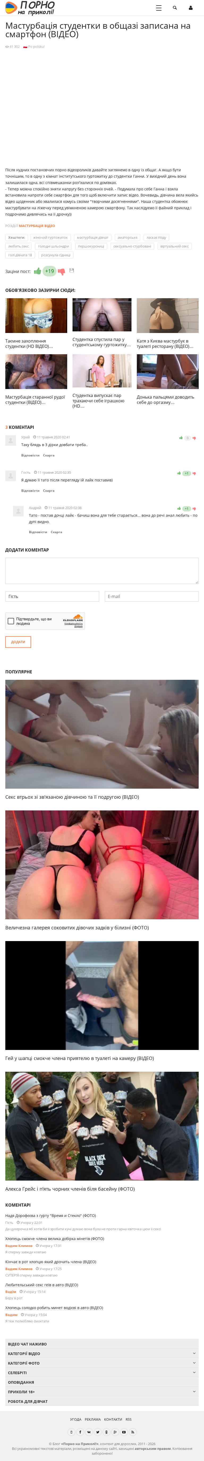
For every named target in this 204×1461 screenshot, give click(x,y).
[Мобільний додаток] (71, 1432)
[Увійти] (191, 8)
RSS (128, 1419)
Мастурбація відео (37, 225)
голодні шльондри (53, 246)
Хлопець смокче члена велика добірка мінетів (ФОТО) (54, 1238)
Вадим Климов (18, 1245)
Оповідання (21, 1382)
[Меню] (159, 8)
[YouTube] (124, 1432)
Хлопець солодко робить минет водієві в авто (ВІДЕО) (54, 1307)
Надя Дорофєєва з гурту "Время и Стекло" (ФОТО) (50, 1215)
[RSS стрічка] (133, 1432)
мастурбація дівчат (92, 237)
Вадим (11, 1314)
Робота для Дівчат (28, 1401)
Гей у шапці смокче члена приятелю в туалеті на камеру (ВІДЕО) (79, 1058)
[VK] (89, 1432)
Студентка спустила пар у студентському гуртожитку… (102, 342)
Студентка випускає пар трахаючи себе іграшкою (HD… (98, 400)
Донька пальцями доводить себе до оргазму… (165, 399)
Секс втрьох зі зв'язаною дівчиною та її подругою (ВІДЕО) (72, 797)
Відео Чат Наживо (27, 1344)
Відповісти (30, 455)
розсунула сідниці (55, 255)
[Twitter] (98, 1432)
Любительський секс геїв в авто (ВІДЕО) (41, 1284)
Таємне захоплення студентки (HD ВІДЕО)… (29, 343)
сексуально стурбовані (132, 246)
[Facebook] (80, 1432)
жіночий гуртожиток (50, 237)
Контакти (113, 1419)
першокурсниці (91, 246)
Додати (18, 642)
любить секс (18, 246)
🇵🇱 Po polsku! (34, 46)
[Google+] (115, 1432)
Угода (75, 1419)
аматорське (127, 237)
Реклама (93, 1419)
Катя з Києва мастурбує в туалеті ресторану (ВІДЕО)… (165, 343)
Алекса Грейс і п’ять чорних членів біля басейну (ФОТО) (70, 1189)
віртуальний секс (174, 246)
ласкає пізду (156, 237)
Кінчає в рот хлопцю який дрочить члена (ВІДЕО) (50, 1261)
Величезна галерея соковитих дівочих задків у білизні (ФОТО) (77, 927)
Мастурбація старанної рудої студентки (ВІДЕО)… (35, 399)
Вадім (10, 1291)
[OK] (106, 1432)
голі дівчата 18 (20, 255)
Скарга (48, 455)
